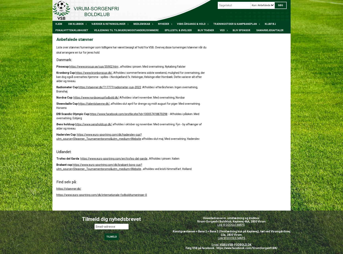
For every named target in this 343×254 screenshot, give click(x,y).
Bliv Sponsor (241, 30)
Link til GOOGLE (226, 224)
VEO (222, 30)
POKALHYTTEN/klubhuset (71, 30)
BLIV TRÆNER (206, 30)
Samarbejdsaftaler (269, 30)
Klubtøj (270, 24)
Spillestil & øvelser (178, 30)
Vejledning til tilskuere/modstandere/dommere (126, 30)
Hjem (58, 24)
